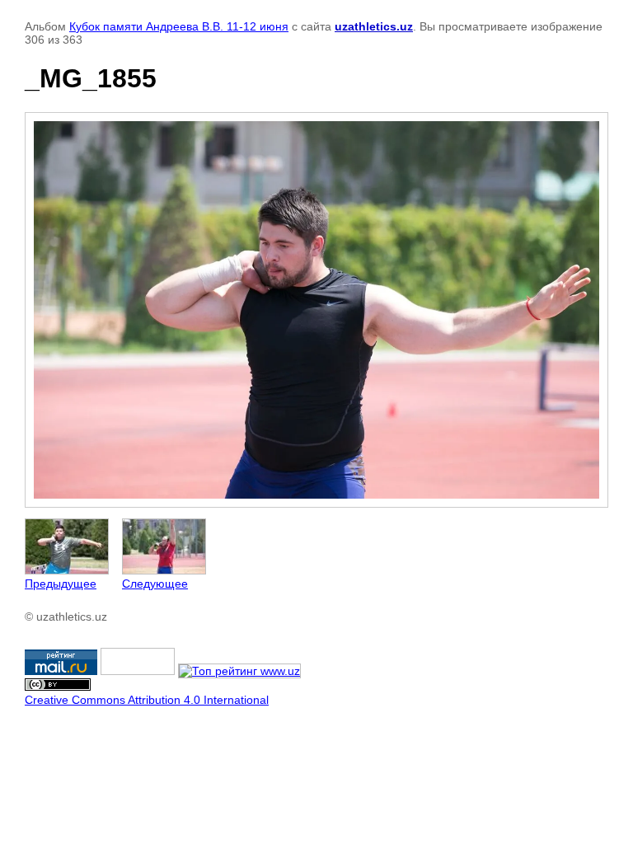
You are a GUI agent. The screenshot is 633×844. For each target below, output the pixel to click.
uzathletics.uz (374, 26)
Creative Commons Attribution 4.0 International (147, 699)
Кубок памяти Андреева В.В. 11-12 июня (178, 26)
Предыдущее (60, 583)
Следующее (155, 583)
